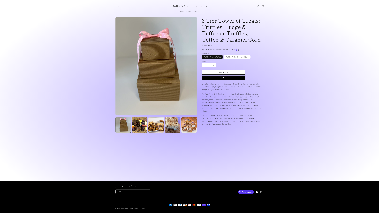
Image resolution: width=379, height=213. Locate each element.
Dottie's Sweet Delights (127, 208)
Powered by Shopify (139, 208)
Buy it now (224, 78)
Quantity (204, 61)
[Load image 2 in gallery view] (139, 125)
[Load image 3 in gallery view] (156, 125)
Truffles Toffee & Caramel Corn (237, 57)
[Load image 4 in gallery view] (172, 125)
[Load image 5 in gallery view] (189, 125)
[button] (117, 6)
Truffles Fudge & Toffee (212, 57)
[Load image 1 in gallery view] (123, 125)
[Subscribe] (149, 192)
